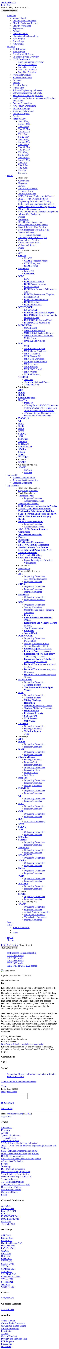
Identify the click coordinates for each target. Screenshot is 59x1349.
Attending (11, 15)
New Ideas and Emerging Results (28, 95)
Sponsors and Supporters (24, 477)
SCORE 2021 (7, 1298)
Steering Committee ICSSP (36, 643)
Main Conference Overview (31, 62)
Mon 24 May (24, 142)
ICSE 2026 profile (15, 963)
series (15, 945)
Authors (16, 31)
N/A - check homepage (34, 821)
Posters (21, 217)
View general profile (9, 1092)
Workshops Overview (22, 75)
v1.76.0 (27, 1113)
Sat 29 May (23, 155)
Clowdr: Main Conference (24, 20)
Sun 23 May (24, 139)
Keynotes (17, 80)
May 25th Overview (27, 64)
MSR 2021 (6, 1221)
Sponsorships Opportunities (25, 480)
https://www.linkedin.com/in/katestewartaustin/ (22, 1044)
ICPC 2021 (6, 1213)
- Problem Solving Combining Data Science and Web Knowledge (40, 414)
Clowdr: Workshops (22, 26)
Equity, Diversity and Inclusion (38, 560)
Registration (18, 28)
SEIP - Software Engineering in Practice (36, 196)
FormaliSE (29, 271)
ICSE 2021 (6, 945)
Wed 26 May (24, 147)
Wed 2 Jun (23, 165)
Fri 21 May (23, 134)
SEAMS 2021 (7, 1309)
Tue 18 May (23, 126)
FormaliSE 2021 (8, 1211)
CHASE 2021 (7, 1208)
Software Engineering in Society (27, 93)
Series (15, 932)
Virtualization (30, 563)
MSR (26, 346)
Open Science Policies (28, 240)
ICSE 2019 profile (15, 955)
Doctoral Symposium (22, 103)
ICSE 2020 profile (15, 958)
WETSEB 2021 (8, 1287)
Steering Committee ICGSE (36, 646)
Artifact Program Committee (37, 912)
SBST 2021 (6, 1261)
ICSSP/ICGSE (31, 310)
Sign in (10, 937)
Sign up (10, 940)
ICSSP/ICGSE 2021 (10, 1216)
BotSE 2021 (6, 1240)
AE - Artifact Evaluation (29, 214)
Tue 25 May (23, 144)
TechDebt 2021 (8, 1224)
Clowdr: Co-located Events (25, 23)
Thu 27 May (24, 149)
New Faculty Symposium (24, 106)
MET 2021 (6, 1253)
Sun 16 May (24, 121)
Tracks (10, 175)
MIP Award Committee (34, 914)
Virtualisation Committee (35, 917)
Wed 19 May (24, 129)
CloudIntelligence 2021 (11, 1243)
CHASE (28, 258)
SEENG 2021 (7, 1263)
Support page (6, 1116)
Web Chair (29, 775)
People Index (24, 568)
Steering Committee (33, 592)
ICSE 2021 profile (9, 948)
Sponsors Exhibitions (22, 77)
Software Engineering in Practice (27, 90)
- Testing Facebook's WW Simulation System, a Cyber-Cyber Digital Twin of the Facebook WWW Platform (41, 408)
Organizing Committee (34, 576)
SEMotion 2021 (8, 1269)
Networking (18, 44)
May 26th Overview (27, 67)
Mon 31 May (24, 160)
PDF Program (19, 38)
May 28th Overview (27, 72)
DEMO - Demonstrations (29, 209)
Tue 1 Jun (22, 162)
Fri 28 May (23, 152)
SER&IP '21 (6, 1271)
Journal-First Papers (27, 193)
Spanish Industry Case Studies (32, 227)
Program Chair (30, 762)
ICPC (26, 279)
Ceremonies (23, 180)
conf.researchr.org (15, 1113)
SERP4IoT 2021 (8, 1274)
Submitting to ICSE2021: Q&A (32, 237)
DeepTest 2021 (8, 1245)
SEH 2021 (6, 1266)
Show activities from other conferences (18, 1081)
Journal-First (18, 88)
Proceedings (18, 41)
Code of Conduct (20, 33)
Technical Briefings (21, 108)
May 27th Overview (27, 69)
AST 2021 (6, 1206)
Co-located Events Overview (26, 57)
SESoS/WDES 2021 (10, 1276)
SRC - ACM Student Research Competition (38, 211)
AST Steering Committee (35, 579)
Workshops (23, 219)
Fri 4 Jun (22, 170)
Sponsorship (12, 475)
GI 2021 (5, 1251)
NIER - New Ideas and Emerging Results (37, 206)
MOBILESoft (30, 328)
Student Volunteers (26, 232)
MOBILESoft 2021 (10, 1219)
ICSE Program (19, 49)
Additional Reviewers (34, 501)
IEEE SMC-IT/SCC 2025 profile (22, 966)
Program (11, 46)
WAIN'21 (5, 1284)
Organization (13, 485)
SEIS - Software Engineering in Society (36, 204)
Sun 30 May (24, 157)
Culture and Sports (21, 113)
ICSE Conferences (21, 927)
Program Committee (33, 498)
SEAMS (28, 470)
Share (3, 1086)
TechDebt (28, 379)
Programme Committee (34, 599)
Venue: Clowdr (19, 18)
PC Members (30, 641)
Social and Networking (23, 111)
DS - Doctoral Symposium (30, 222)
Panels (15, 116)
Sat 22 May (23, 137)
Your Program (19, 51)
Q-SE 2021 (6, 1256)
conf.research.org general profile (21, 953)
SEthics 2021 (7, 1279)
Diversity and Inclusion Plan (25, 36)
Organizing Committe (28, 490)
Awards (16, 82)
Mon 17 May (24, 124)
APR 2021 (6, 1235)
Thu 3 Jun (22, 168)
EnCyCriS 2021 (8, 1248)
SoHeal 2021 (7, 1282)
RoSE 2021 (6, 1258)
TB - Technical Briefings (29, 235)
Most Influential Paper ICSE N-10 (33, 230)
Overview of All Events (23, 54)
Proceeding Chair (32, 770)
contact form (6, 1108)
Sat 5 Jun (22, 173)
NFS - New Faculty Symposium (33, 224)
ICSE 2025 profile (15, 960)
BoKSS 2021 (7, 1238)
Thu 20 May (24, 131)
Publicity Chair (31, 772)
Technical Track (20, 85)
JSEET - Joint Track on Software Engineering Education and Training (34, 200)
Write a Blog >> (8, 2)
